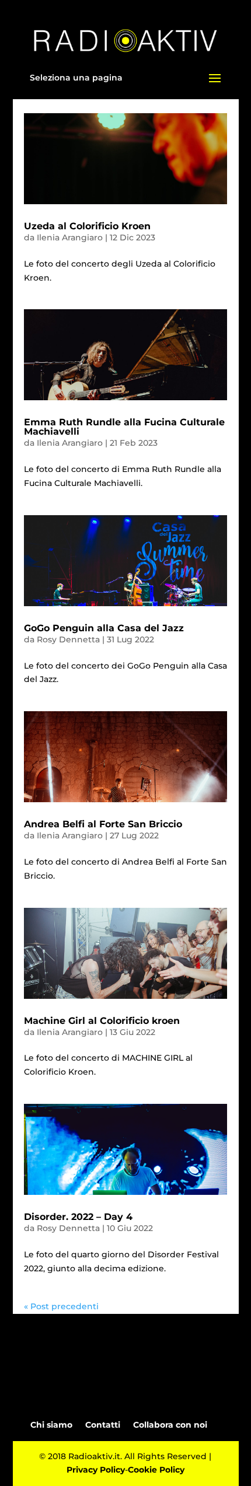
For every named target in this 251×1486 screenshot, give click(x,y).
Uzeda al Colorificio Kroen (87, 226)
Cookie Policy (156, 1469)
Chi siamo (51, 1424)
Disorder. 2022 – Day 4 (78, 1216)
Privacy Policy (96, 1469)
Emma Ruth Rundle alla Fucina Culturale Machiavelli (124, 427)
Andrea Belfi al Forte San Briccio (103, 824)
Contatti (102, 1424)
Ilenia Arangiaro (70, 237)
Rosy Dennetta (68, 639)
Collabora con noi (170, 1424)
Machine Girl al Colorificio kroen (102, 1020)
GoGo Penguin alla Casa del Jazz (104, 628)
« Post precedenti (61, 1306)
